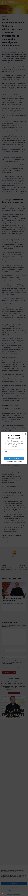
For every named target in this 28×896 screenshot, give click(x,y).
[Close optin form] (25, 434)
